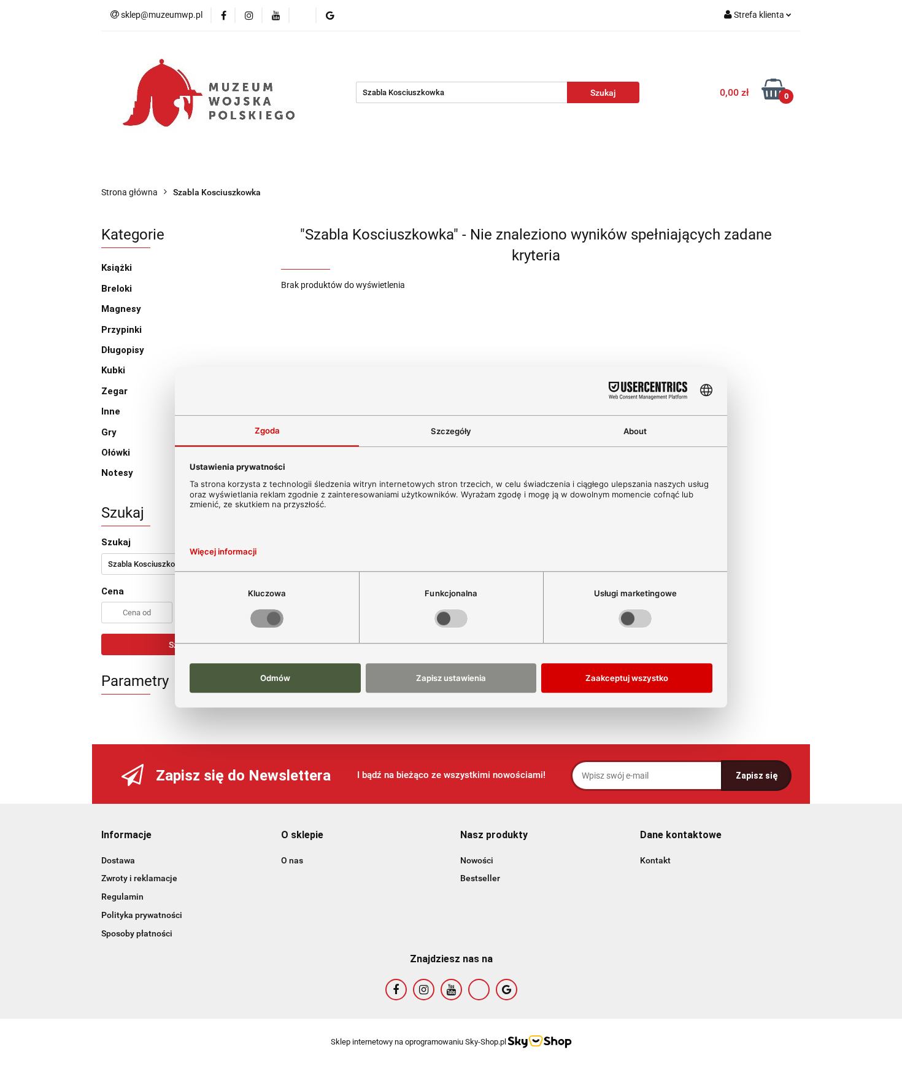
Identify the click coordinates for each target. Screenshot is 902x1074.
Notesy (117, 472)
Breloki (116, 288)
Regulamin (122, 896)
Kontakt (346, 167)
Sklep (290, 167)
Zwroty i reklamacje (139, 878)
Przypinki (121, 329)
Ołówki (115, 452)
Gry (109, 432)
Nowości (172, 167)
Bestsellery (234, 167)
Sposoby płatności (136, 933)
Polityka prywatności (141, 915)
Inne (110, 411)
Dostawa (118, 860)
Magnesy (121, 308)
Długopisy (122, 350)
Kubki (113, 370)
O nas (123, 167)
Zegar (114, 391)
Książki (116, 267)
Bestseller (480, 878)
